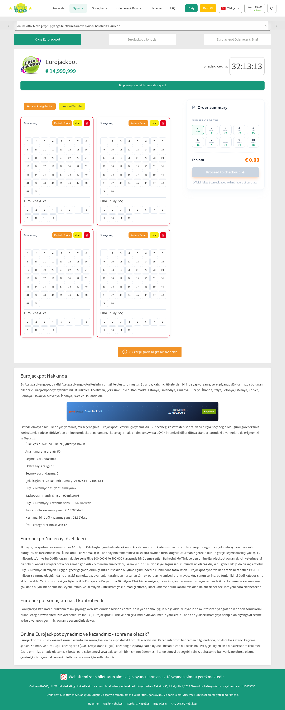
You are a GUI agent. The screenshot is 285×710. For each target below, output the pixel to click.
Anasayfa (58, 8)
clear (77, 123)
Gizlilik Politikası (113, 685)
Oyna (76, 8)
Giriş (191, 8)
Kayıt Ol (208, 8)
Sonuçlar (98, 8)
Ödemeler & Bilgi (127, 8)
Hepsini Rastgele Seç (39, 106)
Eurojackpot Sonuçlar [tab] (142, 39)
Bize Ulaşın (160, 685)
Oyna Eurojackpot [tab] (47, 39)
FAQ (172, 8)
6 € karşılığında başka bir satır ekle (153, 352)
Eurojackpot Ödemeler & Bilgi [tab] (237, 39)
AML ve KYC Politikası (184, 685)
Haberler (156, 8)
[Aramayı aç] (271, 8)
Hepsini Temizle (72, 106)
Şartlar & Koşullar (138, 685)
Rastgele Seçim (62, 123)
